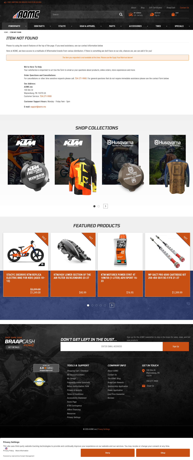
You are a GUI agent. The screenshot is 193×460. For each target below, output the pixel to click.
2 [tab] (99, 206)
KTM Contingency (74, 405)
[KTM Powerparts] (26, 160)
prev (88, 206)
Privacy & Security (74, 390)
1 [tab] (94, 206)
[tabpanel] (25, 166)
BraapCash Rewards (116, 382)
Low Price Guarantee (116, 394)
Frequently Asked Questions (78, 382)
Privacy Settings (73, 417)
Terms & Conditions (75, 394)
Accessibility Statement (77, 398)
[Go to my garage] (131, 14)
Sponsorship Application (118, 386)
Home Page (72, 402)
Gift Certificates (155, 7)
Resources (71, 413)
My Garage (71, 378)
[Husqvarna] (167, 160)
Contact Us (184, 7)
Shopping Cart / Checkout (77, 371)
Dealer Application (115, 390)
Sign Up (176, 346)
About (133, 7)
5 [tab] (105, 305)
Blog (142, 7)
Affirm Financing (74, 409)
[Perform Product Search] (120, 14)
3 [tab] (96, 305)
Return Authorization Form (78, 386)
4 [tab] (101, 305)
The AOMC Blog (114, 378)
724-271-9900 (81, 78)
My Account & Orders (76, 375)
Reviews (111, 398)
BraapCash (171, 7)
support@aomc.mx (38, 106)
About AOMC (113, 371)
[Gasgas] (120, 160)
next (104, 206)
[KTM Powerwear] (73, 160)
